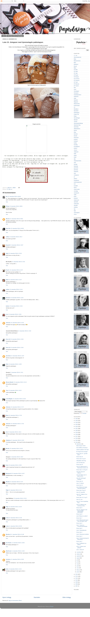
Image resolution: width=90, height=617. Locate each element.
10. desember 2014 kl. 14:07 (17, 355)
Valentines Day (77, 125)
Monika (7, 448)
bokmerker (76, 137)
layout (75, 187)
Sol (6, 196)
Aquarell (8, 245)
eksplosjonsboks (77, 160)
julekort (75, 178)
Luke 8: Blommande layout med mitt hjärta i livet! (82, 520)
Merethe (8, 481)
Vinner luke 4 (79, 532)
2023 (76, 424)
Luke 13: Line (79, 499)
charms (75, 150)
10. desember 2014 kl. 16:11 (16, 372)
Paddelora (8, 440)
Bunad (75, 66)
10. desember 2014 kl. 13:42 (24, 330)
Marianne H (8, 473)
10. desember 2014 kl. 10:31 (18, 261)
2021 (76, 428)
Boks (75, 62)
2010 (76, 580)
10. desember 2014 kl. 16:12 (20, 382)
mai (77, 563)
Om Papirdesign (19, 35)
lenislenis (8, 559)
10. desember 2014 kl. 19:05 (15, 465)
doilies (75, 155)
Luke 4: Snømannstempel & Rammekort (82, 539)
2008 (76, 584)
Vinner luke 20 (79, 464)
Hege (7, 506)
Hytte (75, 98)
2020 (76, 430)
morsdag (76, 191)
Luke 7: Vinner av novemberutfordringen (81, 526)
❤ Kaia (7, 206)
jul (11, 189)
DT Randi (76, 75)
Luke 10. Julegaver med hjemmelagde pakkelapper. (81, 511)
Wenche (8, 218)
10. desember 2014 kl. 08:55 (17, 228)
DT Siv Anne (76, 78)
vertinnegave (77, 212)
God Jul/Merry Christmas (81, 447)
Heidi (7, 253)
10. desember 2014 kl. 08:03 (14, 196)
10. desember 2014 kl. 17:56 (17, 423)
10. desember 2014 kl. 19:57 (18, 473)
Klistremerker (77, 103)
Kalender (76, 100)
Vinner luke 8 (79, 514)
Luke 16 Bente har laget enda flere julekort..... (81, 488)
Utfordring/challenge (78, 123)
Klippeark (76, 101)
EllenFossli (8, 551)
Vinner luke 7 (79, 518)
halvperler (76, 171)
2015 (76, 440)
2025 (76, 420)
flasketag (76, 166)
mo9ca (7, 236)
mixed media (77, 189)
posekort (76, 198)
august (78, 558)
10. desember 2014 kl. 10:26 (15, 253)
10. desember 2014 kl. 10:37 (16, 270)
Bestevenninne (77, 60)
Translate (84, 413)
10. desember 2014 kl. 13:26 (16, 306)
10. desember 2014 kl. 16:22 (15, 390)
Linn (7, 314)
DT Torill (75, 82)
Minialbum (76, 109)
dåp (75, 159)
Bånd (75, 67)
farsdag (75, 164)
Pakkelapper (76, 112)
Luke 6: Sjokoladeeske (81, 530)
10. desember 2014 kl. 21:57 (16, 481)
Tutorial (75, 121)
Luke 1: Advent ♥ (80, 549)
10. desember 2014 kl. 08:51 (16, 218)
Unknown (8, 322)
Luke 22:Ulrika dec (80, 462)
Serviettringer (77, 117)
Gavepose (76, 92)
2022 (76, 426)
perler (75, 196)
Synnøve (8, 297)
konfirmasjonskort (78, 182)
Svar (7, 201)
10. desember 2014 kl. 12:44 (17, 297)
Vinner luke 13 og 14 (81, 490)
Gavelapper (76, 91)
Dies (75, 87)
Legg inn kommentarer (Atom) (15, 600)
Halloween (76, 96)
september (79, 556)
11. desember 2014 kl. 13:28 (18, 551)
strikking (75, 207)
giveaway (76, 169)
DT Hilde (9, 189)
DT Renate (76, 76)
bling (75, 132)
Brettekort (76, 64)
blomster (76, 134)
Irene (7, 465)
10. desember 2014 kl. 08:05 (16, 206)
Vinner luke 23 (79, 456)
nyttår (75, 194)
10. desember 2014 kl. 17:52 (15, 415)
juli (77, 560)
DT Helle (76, 71)
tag (74, 208)
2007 (76, 586)
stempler (76, 205)
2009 (76, 582)
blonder (75, 135)
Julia (7, 569)
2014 (76, 442)
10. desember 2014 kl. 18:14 (14, 432)
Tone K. (8, 270)
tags (75, 210)
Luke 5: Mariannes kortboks (82, 534)
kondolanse (76, 180)
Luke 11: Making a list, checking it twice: (81, 505)
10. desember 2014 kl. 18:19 (17, 440)
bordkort (76, 139)
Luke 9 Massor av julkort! (82, 516)
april (78, 565)
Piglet (7, 490)
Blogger (51, 606)
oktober (78, 554)
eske (75, 162)
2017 (76, 436)
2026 (76, 418)
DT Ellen (76, 69)
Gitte (7, 364)
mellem (7, 289)
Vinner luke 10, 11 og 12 (81, 497)
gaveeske (76, 167)
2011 (76, 578)
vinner (75, 214)
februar (78, 569)
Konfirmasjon (77, 105)
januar (78, 571)
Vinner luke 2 (79, 541)
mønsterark (76, 192)
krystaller (76, 185)
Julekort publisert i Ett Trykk (82, 449)
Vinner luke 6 (79, 523)
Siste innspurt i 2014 (80, 445)
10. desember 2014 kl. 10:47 (15, 279)
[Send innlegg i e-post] (19, 187)
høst (75, 173)
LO (74, 107)
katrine (7, 306)
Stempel (75, 119)
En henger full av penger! (82, 451)
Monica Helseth (9, 382)
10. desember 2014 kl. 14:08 (15, 364)
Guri (7, 432)
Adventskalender (77, 57)
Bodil (7, 279)
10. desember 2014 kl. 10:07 (16, 245)
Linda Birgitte (9, 398)
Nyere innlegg (6, 597)
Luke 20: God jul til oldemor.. (80, 472)
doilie (75, 153)
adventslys (76, 126)
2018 (76, 434)
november (79, 552)
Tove (7, 390)
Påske (75, 116)
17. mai (75, 55)
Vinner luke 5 (79, 528)
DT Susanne (76, 80)
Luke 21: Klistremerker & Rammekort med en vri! (82, 467)
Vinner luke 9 (79, 507)
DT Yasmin (76, 85)
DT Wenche (76, 84)
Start (4, 35)
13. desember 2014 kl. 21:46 (15, 569)
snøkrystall (76, 203)
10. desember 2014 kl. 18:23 (16, 448)
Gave (75, 89)
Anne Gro (8, 228)
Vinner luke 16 (79, 481)
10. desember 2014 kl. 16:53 (19, 398)
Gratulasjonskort (77, 94)
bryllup (75, 142)
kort (75, 183)
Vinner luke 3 (79, 536)
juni (77, 561)
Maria (7, 415)
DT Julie (75, 73)
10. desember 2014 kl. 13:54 (17, 339)
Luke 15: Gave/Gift (80, 492)
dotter (75, 157)
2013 (76, 574)
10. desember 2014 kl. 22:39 (15, 506)
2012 (76, 576)
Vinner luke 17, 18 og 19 (81, 469)
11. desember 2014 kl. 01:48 (17, 534)
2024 (76, 422)
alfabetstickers (77, 128)
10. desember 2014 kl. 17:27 (17, 407)
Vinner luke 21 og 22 (81, 458)
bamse (75, 130)
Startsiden (37, 597)
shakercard (76, 200)
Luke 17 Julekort (80, 483)
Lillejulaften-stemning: (81, 460)
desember (79, 444)
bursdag (75, 144)
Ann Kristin (8, 542)
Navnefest (76, 110)
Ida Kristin (8, 355)
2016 (76, 438)
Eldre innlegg (67, 597)
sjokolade (76, 201)
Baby (75, 59)
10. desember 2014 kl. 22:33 (20, 498)
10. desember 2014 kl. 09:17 (15, 236)
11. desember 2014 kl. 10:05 (18, 542)
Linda (7, 517)
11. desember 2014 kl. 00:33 (15, 526)
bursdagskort (77, 146)
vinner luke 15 (79, 485)
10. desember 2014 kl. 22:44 (15, 517)
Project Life (76, 114)
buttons (75, 148)
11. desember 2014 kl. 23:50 (17, 559)
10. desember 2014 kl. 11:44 (16, 289)
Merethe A (8, 534)
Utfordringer (10, 35)
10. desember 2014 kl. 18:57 (16, 456)
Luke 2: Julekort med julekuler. (81, 547)
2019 (76, 432)
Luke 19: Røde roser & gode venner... (81, 475)
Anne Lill (8, 339)
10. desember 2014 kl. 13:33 (17, 322)
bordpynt (76, 141)
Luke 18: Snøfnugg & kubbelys (81, 479)
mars (78, 567)
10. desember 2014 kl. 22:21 (15, 490)
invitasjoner (76, 175)
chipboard (76, 151)
